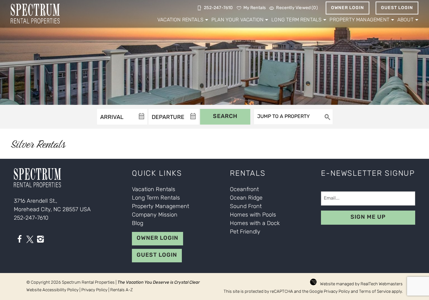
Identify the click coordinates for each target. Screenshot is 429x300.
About (405, 20)
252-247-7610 (31, 218)
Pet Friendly (245, 232)
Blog (137, 224)
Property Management (359, 20)
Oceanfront (244, 190)
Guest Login (397, 8)
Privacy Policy (94, 290)
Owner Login (347, 8)
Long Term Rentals (296, 20)
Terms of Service (375, 292)
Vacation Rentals (180, 20)
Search (225, 117)
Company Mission (154, 215)
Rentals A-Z (121, 290)
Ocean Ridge (246, 198)
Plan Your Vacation (237, 20)
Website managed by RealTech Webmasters (361, 284)
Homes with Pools (253, 215)
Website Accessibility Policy (52, 290)
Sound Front (246, 207)
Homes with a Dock (255, 224)
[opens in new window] (19, 241)
